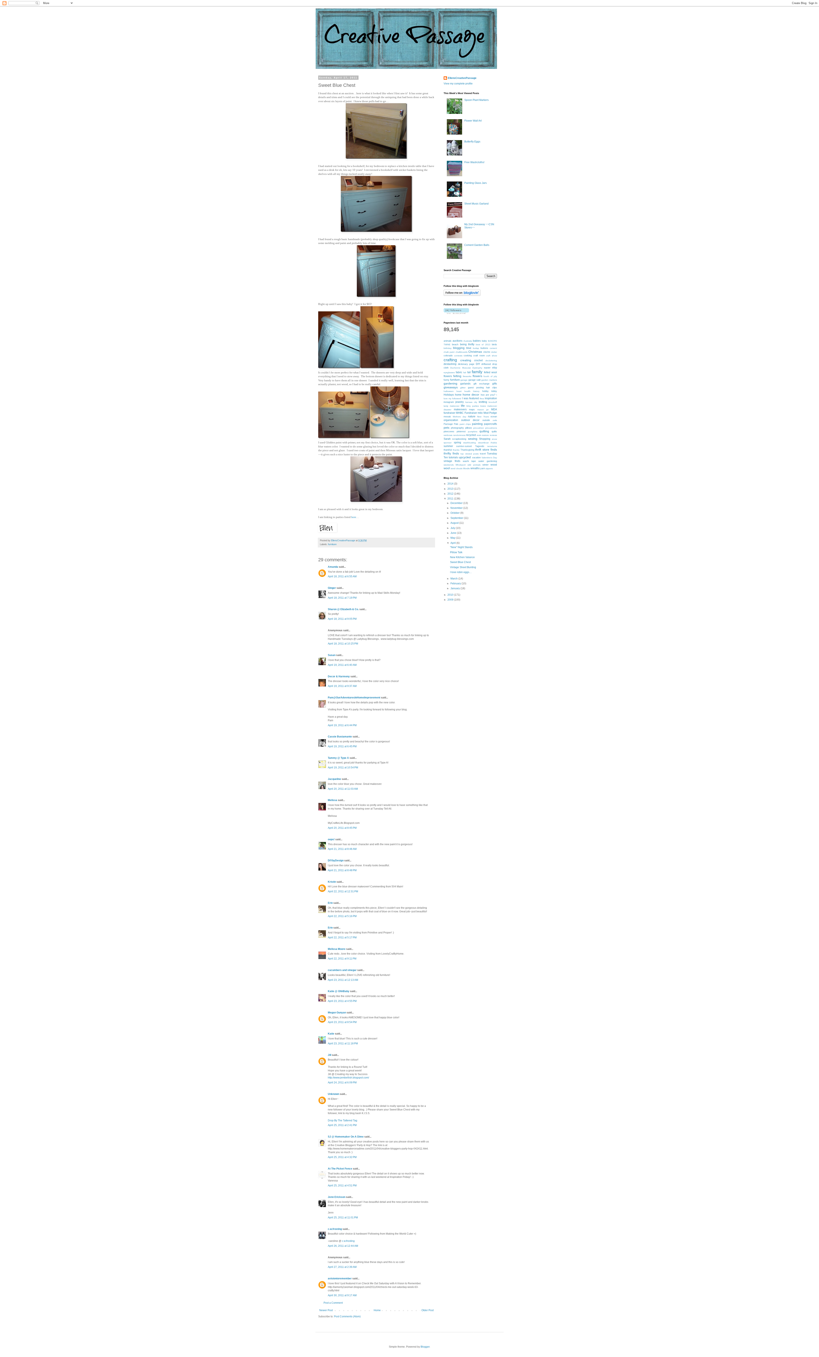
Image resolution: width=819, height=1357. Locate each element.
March (454, 578)
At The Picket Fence (340, 1168)
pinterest (461, 431)
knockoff (493, 402)
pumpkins (472, 431)
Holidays (449, 394)
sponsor (448, 442)
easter (487, 367)
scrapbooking (459, 439)
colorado (448, 355)
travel (483, 453)
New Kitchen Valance (462, 557)
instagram (449, 402)
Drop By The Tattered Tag (342, 1120)
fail (464, 372)
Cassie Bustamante (340, 736)
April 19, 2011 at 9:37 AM (342, 686)
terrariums (492, 446)
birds (494, 344)
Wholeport (461, 465)
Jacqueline (334, 779)
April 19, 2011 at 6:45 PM (342, 746)
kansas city (471, 402)
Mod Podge (490, 412)
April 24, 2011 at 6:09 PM (342, 1082)
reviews (493, 435)
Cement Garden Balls (476, 245)
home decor (471, 394)
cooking (468, 355)
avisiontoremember (340, 1278)
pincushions (491, 428)
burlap (476, 348)
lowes (483, 406)
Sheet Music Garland (476, 203)
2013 (450, 488)
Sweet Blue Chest (460, 562)
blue (468, 348)
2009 (450, 599)
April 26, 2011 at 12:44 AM (343, 1245)
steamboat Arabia (487, 442)
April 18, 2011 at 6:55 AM (342, 576)
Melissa (332, 800)
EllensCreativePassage (462, 78)
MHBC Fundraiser (466, 412)
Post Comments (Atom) (347, 1316)
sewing (472, 438)
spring (457, 442)
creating (465, 360)
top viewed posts (469, 454)
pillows (468, 428)
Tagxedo (479, 446)
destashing (450, 364)
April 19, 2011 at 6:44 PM (342, 725)
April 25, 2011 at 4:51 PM (342, 1185)
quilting (484, 431)
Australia (467, 341)
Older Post (427, 1310)
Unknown (333, 1094)
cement (493, 348)
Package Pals (451, 424)
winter (485, 464)
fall (469, 372)
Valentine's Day (489, 457)
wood (494, 464)
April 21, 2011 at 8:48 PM (342, 870)
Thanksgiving (467, 449)
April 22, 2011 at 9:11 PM (342, 958)
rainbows (448, 435)
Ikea (482, 398)
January (455, 588)
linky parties (472, 406)
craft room (479, 355)
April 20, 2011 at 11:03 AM (343, 788)
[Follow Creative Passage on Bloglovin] (462, 294)
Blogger (425, 1346)
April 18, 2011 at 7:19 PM (342, 597)
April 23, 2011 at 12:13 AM (343, 979)
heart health (463, 391)
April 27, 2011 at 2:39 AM (342, 1267)
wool (447, 468)
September (457, 518)
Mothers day (459, 416)
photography (457, 428)
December (456, 503)
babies (477, 340)
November (456, 508)
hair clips (491, 387)
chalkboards (462, 352)
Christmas (475, 351)
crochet (478, 360)
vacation (476, 457)
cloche (486, 352)
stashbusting (469, 442)
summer (448, 446)
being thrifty (467, 344)
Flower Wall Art (473, 120)
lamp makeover (451, 406)
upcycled (465, 457)
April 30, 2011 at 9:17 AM (342, 1295)
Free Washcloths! (474, 162)
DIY (478, 364)
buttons (484, 348)
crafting (450, 360)
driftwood (486, 364)
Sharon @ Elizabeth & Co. (343, 609)
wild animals (474, 465)
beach (455, 344)
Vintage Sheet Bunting (463, 567)
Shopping (484, 438)
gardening (450, 383)
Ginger (332, 587)
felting (457, 376)
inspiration (491, 398)
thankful (448, 449)
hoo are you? (488, 394)
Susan (331, 655)
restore (485, 435)
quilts (494, 431)
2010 (450, 594)
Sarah (447, 438)
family (477, 372)
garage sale (474, 380)
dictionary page (466, 364)
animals (448, 341)
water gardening (487, 461)
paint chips (465, 424)
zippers (489, 468)
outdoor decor (470, 420)
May (453, 537)
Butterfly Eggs (472, 141)
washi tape (469, 461)
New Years (483, 416)
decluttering (491, 360)
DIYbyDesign (336, 860)
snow (494, 439)
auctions (457, 340)
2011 (450, 498)
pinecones (449, 431)
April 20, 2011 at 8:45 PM (342, 827)
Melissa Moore (337, 949)
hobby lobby (489, 391)
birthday (448, 348)
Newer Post (326, 1310)
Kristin (332, 881)
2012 (450, 493)
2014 (450, 483)
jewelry (459, 402)
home (458, 394)
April (453, 542)
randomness (459, 435)
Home (377, 1310)
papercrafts (490, 423)
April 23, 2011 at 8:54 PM (342, 1022)
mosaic (447, 416)
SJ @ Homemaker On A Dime (346, 1136)
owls (495, 420)
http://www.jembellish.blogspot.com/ (348, 1077)
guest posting (476, 387)
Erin (330, 902)
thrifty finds (451, 453)
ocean (494, 416)
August (454, 522)
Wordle (466, 468)
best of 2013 (483, 344)
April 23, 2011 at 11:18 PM (343, 1043)
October (455, 512)
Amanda (333, 566)
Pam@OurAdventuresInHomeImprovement (354, 697)
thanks (456, 450)
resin (479, 435)
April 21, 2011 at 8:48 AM (342, 849)
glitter (463, 387)
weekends (449, 465)
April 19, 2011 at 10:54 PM (343, 767)
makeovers (460, 409)
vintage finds (452, 461)
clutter (494, 352)
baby (484, 341)
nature (471, 416)
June (453, 532)
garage (464, 380)
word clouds (456, 468)
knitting (483, 402)
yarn (482, 468)
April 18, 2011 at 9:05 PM (342, 618)
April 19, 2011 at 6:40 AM (342, 664)
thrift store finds (486, 449)
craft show (491, 355)
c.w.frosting (335, 1229)
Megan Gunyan (337, 1012)
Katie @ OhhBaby (338, 991)
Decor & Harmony (339, 676)
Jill (329, 1055)
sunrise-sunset (464, 446)
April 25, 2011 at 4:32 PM (342, 1157)
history (476, 391)
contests (458, 355)
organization (451, 420)
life (463, 405)
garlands (465, 383)
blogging (459, 348)
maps (472, 409)
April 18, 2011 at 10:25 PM (343, 643)
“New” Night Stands (461, 547)
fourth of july (490, 376)
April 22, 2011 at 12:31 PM (343, 891)
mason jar (483, 409)
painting (477, 423)
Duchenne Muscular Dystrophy (466, 368)
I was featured (470, 398)
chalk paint (449, 352)
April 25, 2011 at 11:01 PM (343, 1217)
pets (446, 427)
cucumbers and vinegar (342, 970)
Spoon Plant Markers (476, 100)
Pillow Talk (456, 552)
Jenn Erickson (336, 1197)
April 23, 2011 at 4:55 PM (342, 1001)
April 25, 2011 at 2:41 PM (342, 1125)
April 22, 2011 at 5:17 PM (342, 937)
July (453, 528)
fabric (459, 372)
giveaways (451, 387)
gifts (494, 383)
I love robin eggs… (461, 572)
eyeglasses (449, 372)
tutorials (453, 457)
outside (486, 420)
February (456, 583)
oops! (331, 839)
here (353, 517)
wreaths (475, 468)
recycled (471, 435)
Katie (331, 1033)
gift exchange (481, 383)
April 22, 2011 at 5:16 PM (342, 916)
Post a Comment (333, 1302)
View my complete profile (458, 83)
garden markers (489, 380)
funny (446, 380)
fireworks (467, 376)
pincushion (478, 428)
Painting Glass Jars (475, 182)
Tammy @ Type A (338, 757)
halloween (449, 391)
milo (480, 412)
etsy (494, 367)
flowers (477, 376)
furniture (332, 544)
